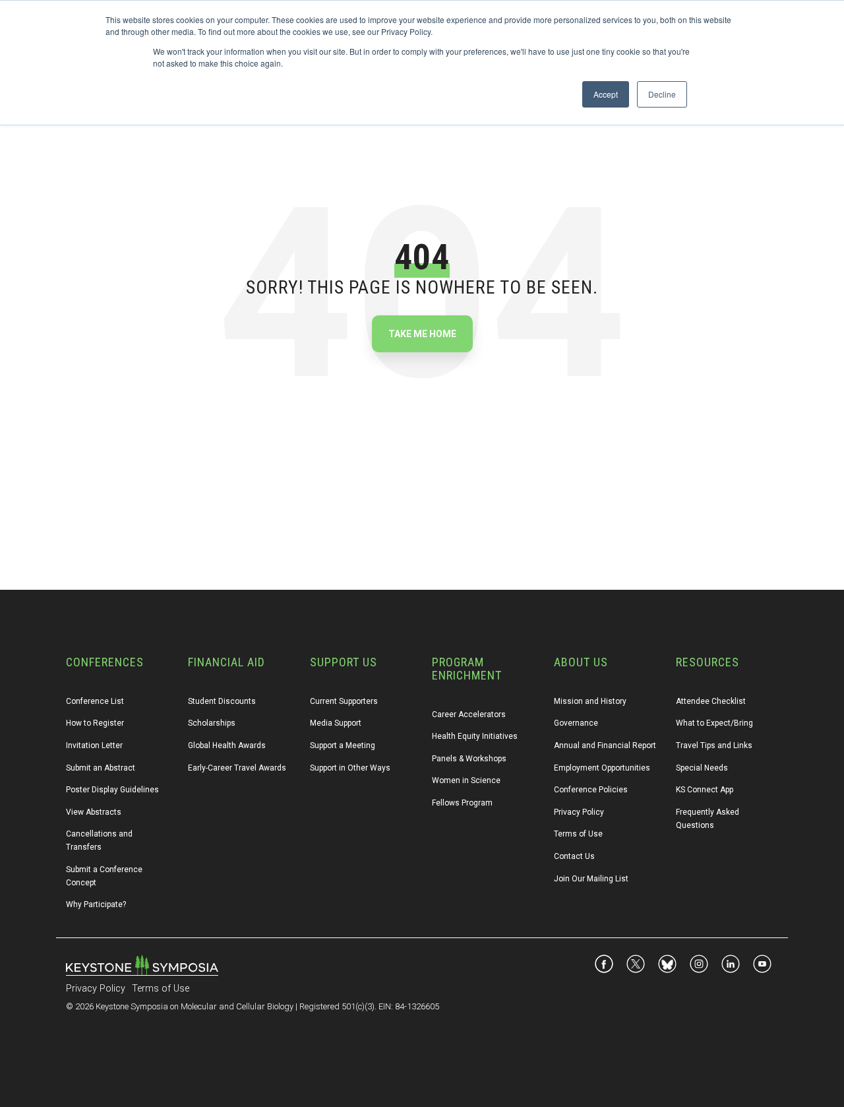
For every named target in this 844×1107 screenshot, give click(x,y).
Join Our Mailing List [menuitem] (591, 878)
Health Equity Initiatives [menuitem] (475, 736)
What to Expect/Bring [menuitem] (714, 723)
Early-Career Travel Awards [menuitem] (237, 768)
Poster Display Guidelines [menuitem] (112, 789)
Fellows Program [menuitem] (462, 802)
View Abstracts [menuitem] (93, 812)
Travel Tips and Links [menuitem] (714, 745)
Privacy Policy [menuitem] (579, 812)
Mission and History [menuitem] (590, 701)
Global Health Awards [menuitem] (227, 745)
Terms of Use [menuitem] (578, 833)
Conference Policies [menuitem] (591, 789)
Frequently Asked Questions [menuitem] (708, 818)
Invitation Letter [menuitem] (94, 745)
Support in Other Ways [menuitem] (350, 768)
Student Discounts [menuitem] (222, 701)
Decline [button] (662, 94)
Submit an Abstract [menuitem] (100, 768)
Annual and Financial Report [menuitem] (605, 745)
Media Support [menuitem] (335, 723)
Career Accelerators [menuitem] (469, 714)
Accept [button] (605, 94)
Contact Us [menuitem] (574, 856)
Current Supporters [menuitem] (344, 701)
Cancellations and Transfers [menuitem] (100, 840)
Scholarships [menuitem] (211, 723)
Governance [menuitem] (576, 723)
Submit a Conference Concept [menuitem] (105, 876)
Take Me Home (422, 334)
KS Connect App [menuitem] (704, 789)
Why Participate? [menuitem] (96, 904)
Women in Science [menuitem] (466, 780)
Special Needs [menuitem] (702, 768)
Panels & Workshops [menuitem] (469, 758)
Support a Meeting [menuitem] (342, 745)
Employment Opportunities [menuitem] (602, 768)
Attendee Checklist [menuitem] (711, 701)
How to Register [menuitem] (95, 723)
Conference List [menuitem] (95, 701)
